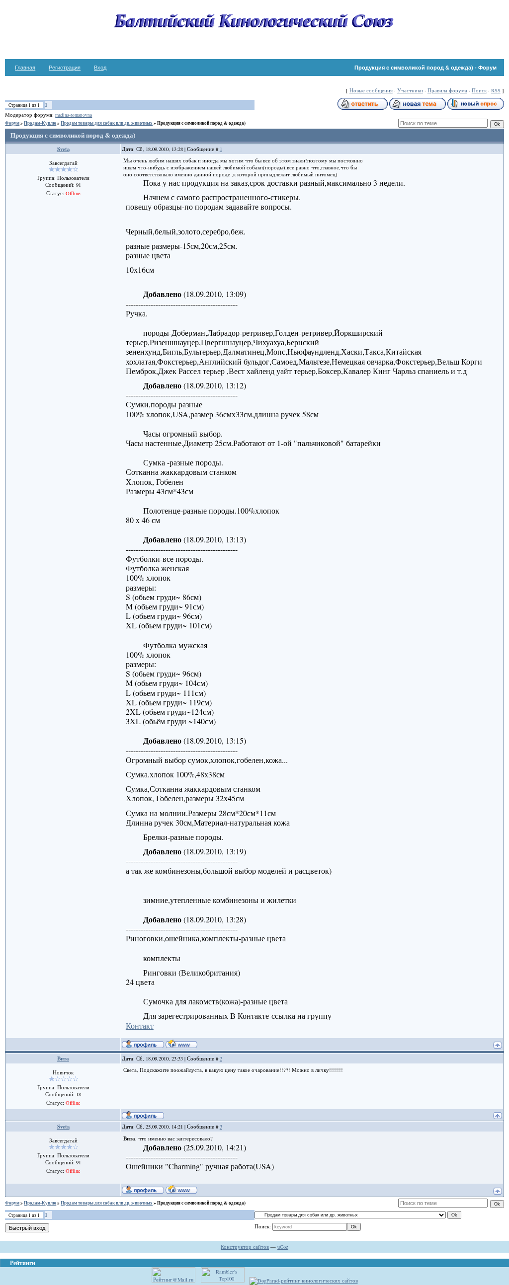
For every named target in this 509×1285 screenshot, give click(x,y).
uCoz (282, 1246)
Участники (410, 90)
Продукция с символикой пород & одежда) (201, 123)
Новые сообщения (371, 90)
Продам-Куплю (40, 123)
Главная (25, 68)
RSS (496, 90)
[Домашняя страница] (181, 1043)
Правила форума (447, 90)
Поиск (479, 90)
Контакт (140, 1025)
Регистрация (65, 68)
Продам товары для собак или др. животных (107, 123)
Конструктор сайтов (245, 1246)
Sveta (63, 149)
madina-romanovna (73, 115)
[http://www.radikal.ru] (169, 1172)
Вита (63, 1058)
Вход (100, 68)
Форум (12, 123)
